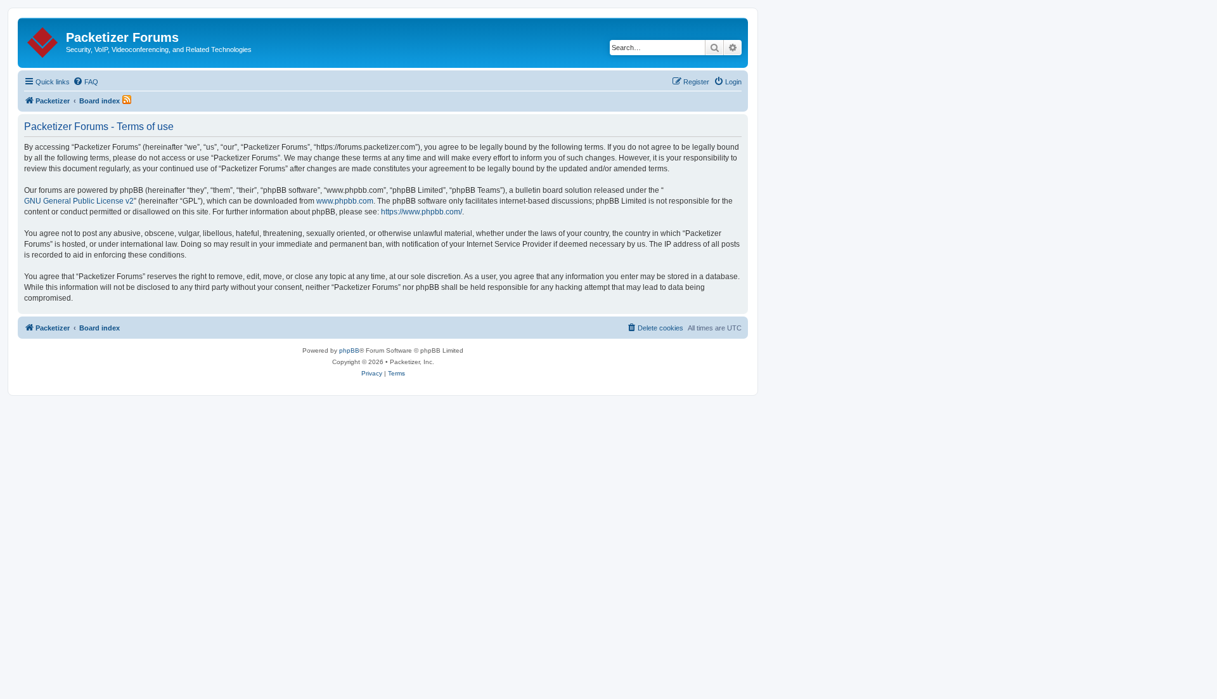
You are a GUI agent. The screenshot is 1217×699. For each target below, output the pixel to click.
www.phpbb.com (344, 201)
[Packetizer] (43, 40)
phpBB (349, 350)
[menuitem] (85, 81)
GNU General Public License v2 (79, 201)
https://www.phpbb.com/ (421, 211)
